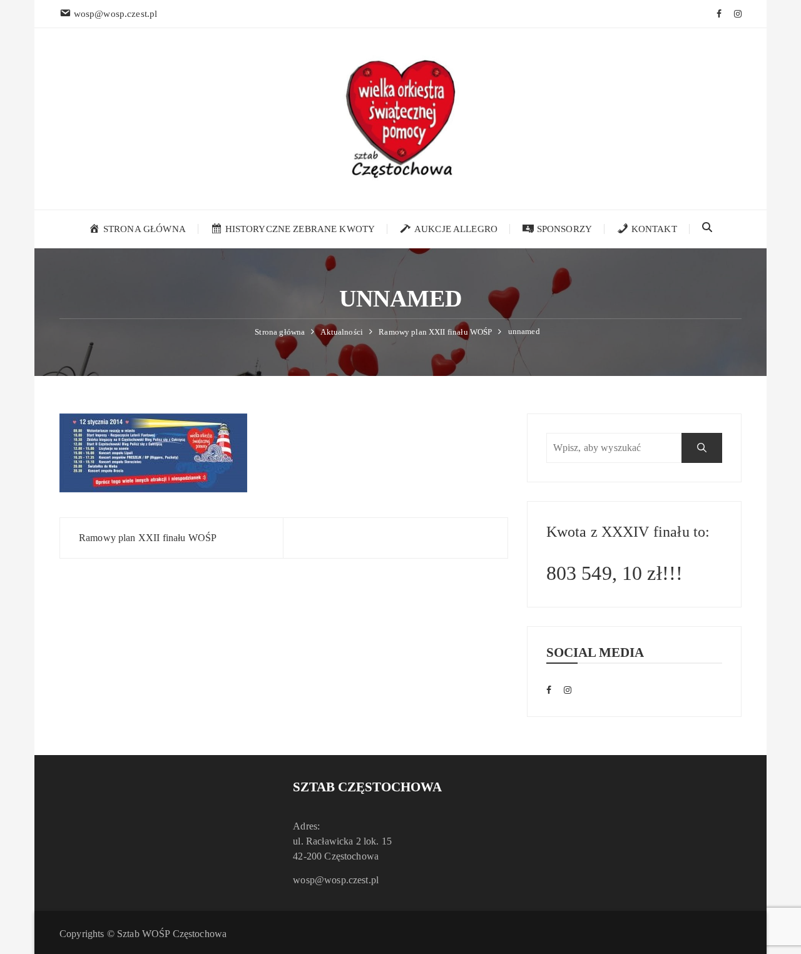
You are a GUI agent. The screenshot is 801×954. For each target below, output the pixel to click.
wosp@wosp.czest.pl (336, 880)
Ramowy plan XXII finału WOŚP (148, 537)
